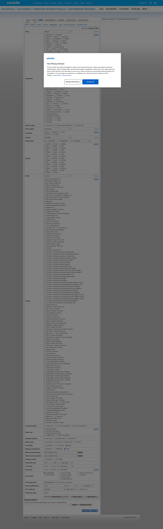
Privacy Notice (66, 75)
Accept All (90, 81)
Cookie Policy (57, 75)
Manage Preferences (73, 81)
